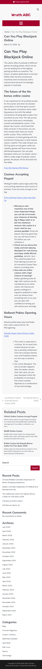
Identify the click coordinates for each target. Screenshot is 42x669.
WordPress (32, 666)
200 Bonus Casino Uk (11, 505)
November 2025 (8, 552)
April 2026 (6, 531)
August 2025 (7, 565)
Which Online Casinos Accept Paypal (20, 416)
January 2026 (7, 544)
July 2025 (6, 569)
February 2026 (8, 539)
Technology (6, 655)
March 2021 (7, 615)
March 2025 (7, 585)
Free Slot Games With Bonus (16, 168)
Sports (5, 651)
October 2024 (8, 606)
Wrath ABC (21, 15)
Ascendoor (15, 666)
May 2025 (6, 577)
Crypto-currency (9, 634)
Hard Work (6, 643)
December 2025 (8, 548)
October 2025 (8, 556)
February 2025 (8, 590)
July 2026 (6, 527)
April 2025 (6, 581)
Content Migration (9, 630)
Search (5, 462)
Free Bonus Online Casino (12, 501)
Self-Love (6, 647)
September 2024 (9, 611)
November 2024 (8, 602)
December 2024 (8, 598)
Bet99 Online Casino (13, 431)
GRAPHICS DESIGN (9, 639)
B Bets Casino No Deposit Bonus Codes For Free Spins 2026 (18, 444)
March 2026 (7, 535)
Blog (4, 626)
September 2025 (9, 560)
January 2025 (7, 594)
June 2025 (6, 573)
